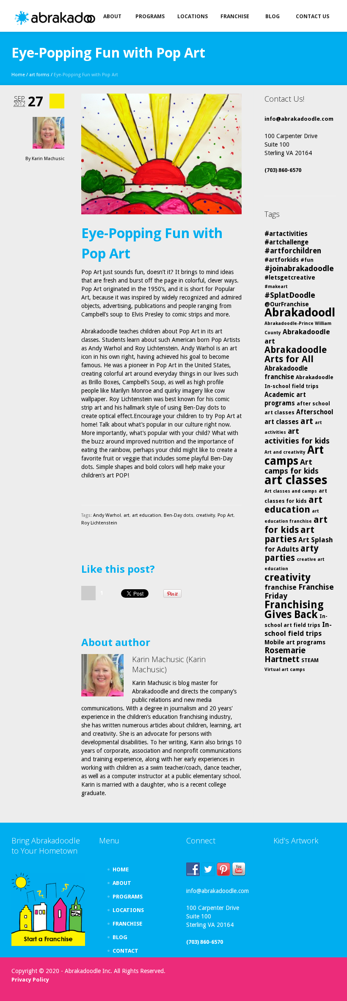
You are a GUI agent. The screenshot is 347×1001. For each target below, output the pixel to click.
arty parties (291, 553)
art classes (296, 480)
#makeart (276, 286)
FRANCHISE (127, 924)
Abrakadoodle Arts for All (295, 354)
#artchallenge (286, 242)
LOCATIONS (128, 910)
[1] (88, 593)
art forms (39, 75)
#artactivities (286, 234)
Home (18, 75)
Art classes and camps (290, 491)
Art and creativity (285, 452)
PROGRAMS (128, 896)
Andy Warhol (107, 515)
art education (146, 515)
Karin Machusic (48, 158)
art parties (289, 534)
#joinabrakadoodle (299, 268)
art (126, 515)
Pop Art (226, 515)
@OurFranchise (286, 304)
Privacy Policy (30, 979)
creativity (205, 515)
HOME (121, 869)
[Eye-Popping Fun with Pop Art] (161, 154)
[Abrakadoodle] (66, 18)
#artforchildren (292, 251)
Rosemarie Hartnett (285, 655)
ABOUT (122, 883)
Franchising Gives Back (294, 610)
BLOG (120, 937)
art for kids (296, 524)
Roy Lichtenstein (99, 523)
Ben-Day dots (178, 515)
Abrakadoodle (302, 312)
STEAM (310, 660)
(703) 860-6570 (282, 170)
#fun (307, 260)
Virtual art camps (284, 669)
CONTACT (125, 951)
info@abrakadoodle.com (298, 119)
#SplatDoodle (289, 295)
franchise (280, 587)
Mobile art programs (294, 642)
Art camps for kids (291, 466)
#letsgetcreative (289, 277)
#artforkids (281, 259)
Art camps (294, 455)
